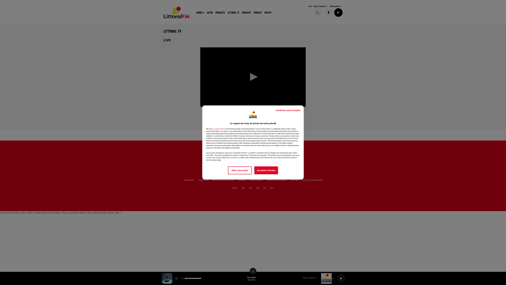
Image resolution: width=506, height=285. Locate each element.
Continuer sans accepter (288, 110)
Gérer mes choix (240, 170)
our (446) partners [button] (218, 129)
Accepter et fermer (266, 170)
